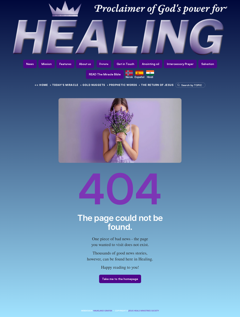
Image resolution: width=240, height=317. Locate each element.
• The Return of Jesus (156, 84)
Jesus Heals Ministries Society (143, 310)
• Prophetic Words (122, 84)
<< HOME (41, 84)
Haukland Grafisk (102, 310)
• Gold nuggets (92, 84)
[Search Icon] (188, 85)
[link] (105, 74)
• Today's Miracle (64, 84)
